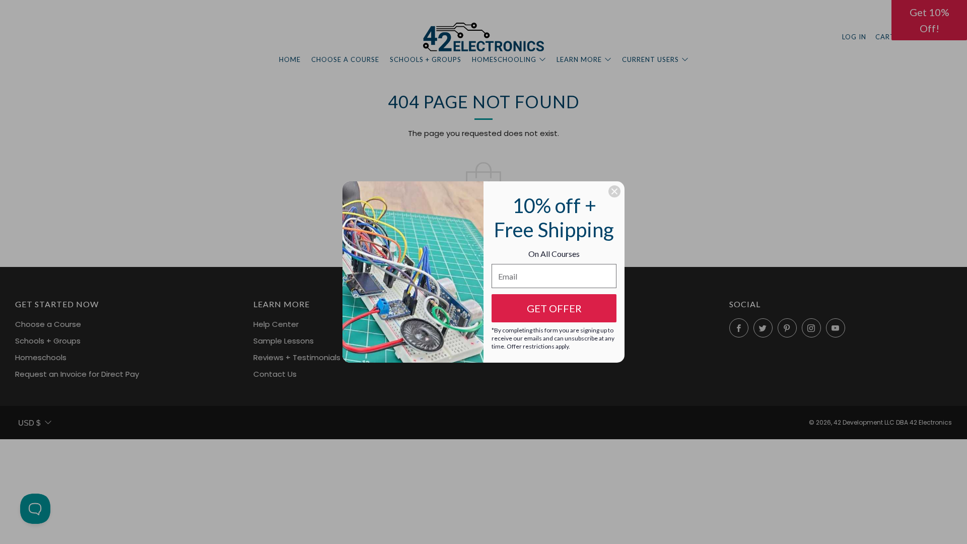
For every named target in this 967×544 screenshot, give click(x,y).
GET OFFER (554, 308)
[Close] (614, 191)
